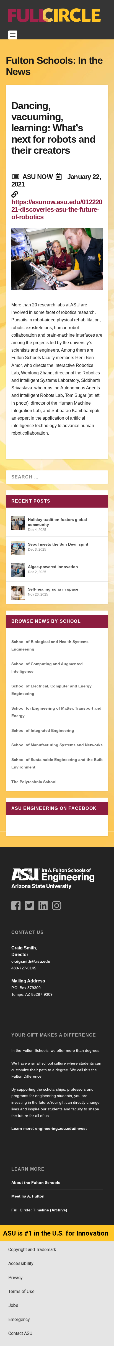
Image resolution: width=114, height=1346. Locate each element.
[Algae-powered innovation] (18, 570)
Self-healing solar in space (53, 589)
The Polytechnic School (33, 782)
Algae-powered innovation (53, 566)
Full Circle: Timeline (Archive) (39, 1210)
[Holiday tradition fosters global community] (18, 523)
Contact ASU (20, 1333)
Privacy (15, 1277)
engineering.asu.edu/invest (61, 1128)
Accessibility (20, 1263)
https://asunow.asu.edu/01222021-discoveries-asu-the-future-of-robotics (56, 209)
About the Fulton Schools (35, 1182)
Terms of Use (21, 1291)
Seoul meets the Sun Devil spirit (58, 544)
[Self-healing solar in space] (18, 593)
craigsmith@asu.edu (30, 961)
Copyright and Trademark (32, 1249)
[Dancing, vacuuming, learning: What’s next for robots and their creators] (57, 259)
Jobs (13, 1305)
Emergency (19, 1319)
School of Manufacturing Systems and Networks (57, 745)
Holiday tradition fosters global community (57, 522)
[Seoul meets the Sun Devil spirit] (18, 548)
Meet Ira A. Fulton (28, 1196)
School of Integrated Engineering (42, 730)
